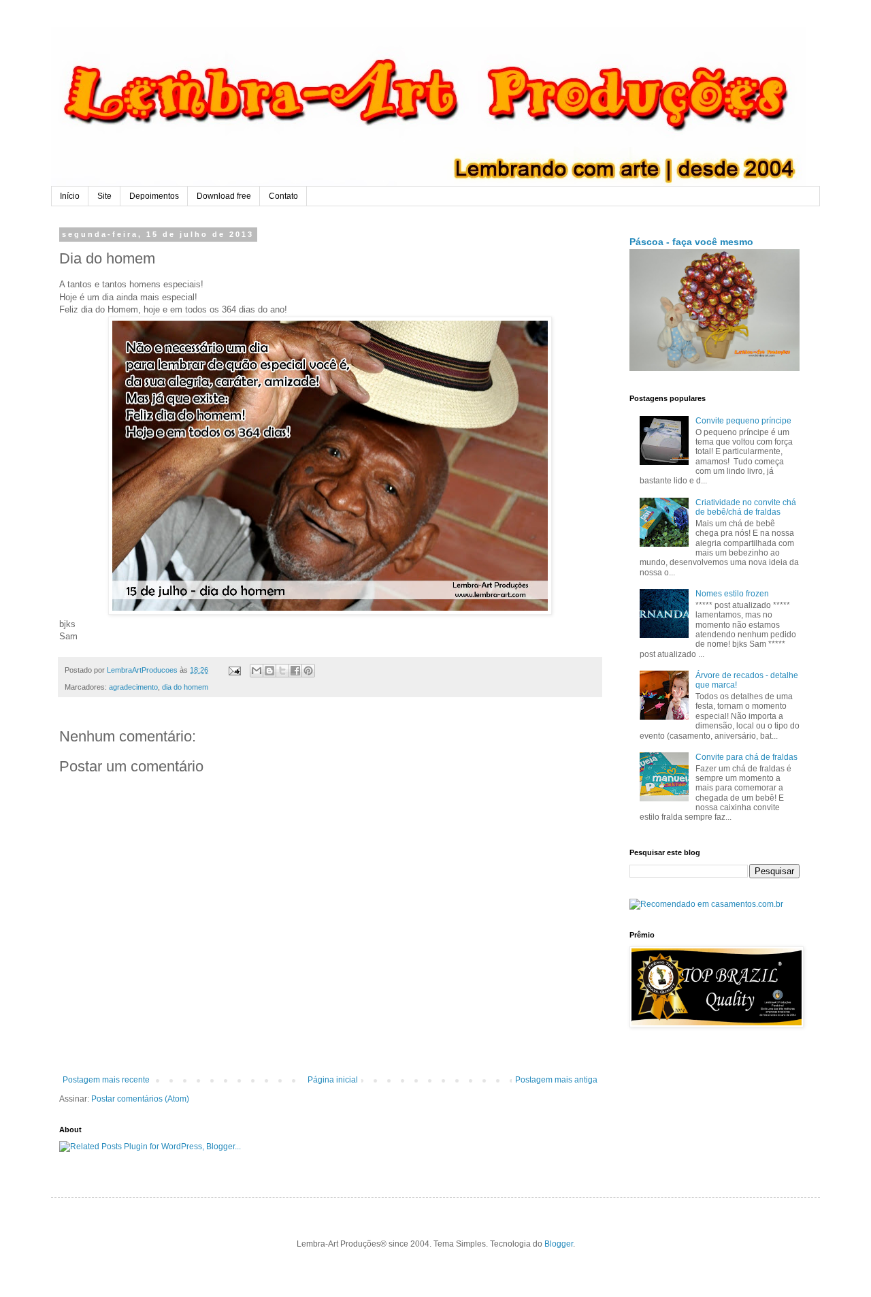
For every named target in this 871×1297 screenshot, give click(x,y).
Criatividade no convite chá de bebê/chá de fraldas (745, 507)
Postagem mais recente (106, 1080)
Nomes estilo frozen (732, 593)
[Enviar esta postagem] (234, 670)
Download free (224, 196)
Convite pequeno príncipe (743, 421)
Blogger (558, 1244)
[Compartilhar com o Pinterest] (308, 670)
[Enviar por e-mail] (256, 670)
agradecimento (133, 687)
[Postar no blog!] (269, 670)
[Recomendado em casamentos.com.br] (706, 904)
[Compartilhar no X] (282, 670)
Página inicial (333, 1080)
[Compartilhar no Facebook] (295, 670)
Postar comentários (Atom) (140, 1099)
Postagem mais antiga (556, 1080)
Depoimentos (154, 196)
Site (104, 196)
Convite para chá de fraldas (746, 757)
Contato (283, 196)
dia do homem (185, 687)
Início (70, 196)
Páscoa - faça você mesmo (691, 241)
